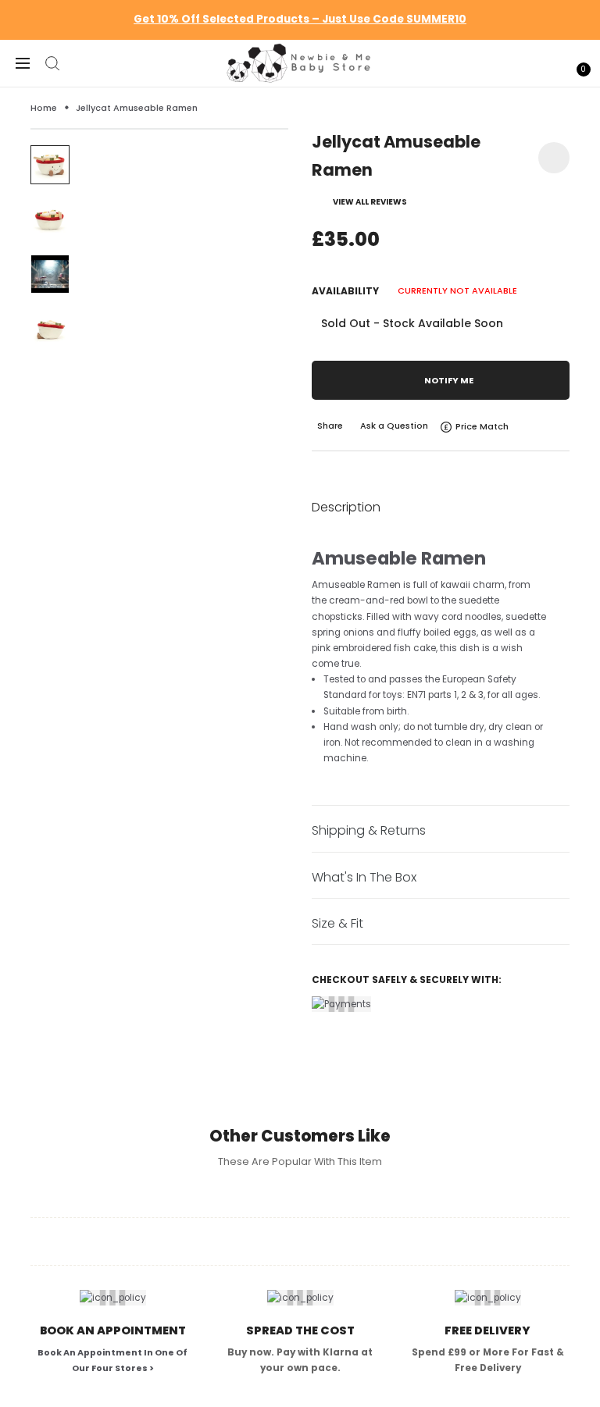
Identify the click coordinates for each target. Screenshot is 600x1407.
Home (43, 108)
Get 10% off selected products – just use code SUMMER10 (300, 19)
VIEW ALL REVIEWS (370, 202)
